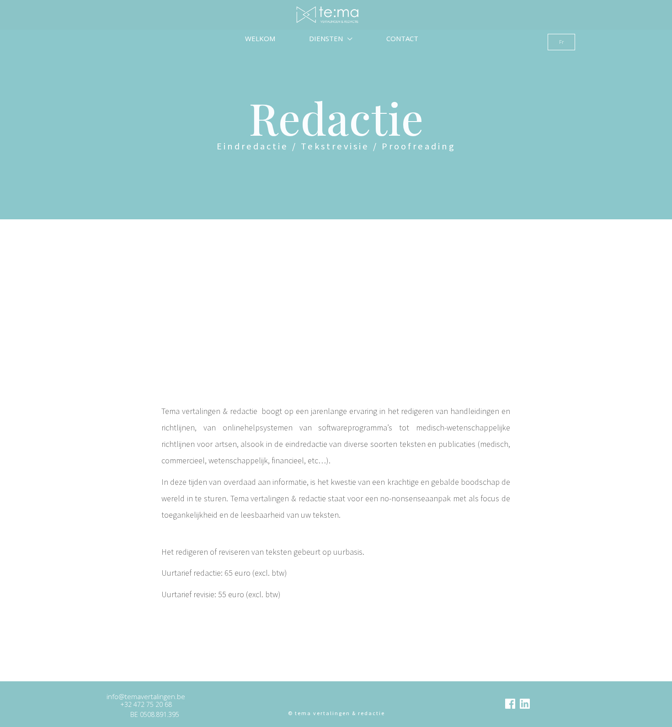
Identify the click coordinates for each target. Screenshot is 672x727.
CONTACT (402, 38)
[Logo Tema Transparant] (336, 701)
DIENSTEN (327, 38)
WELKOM (260, 38)
